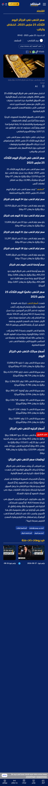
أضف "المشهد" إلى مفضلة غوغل (30, 46)
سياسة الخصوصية (42, 777)
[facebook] (27, 52)
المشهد (40, 189)
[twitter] (30, 52)
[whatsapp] (33, 52)
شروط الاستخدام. (30, 777)
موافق (4, 775)
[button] (24, 11)
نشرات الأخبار (12, 4)
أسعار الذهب (32, 303)
